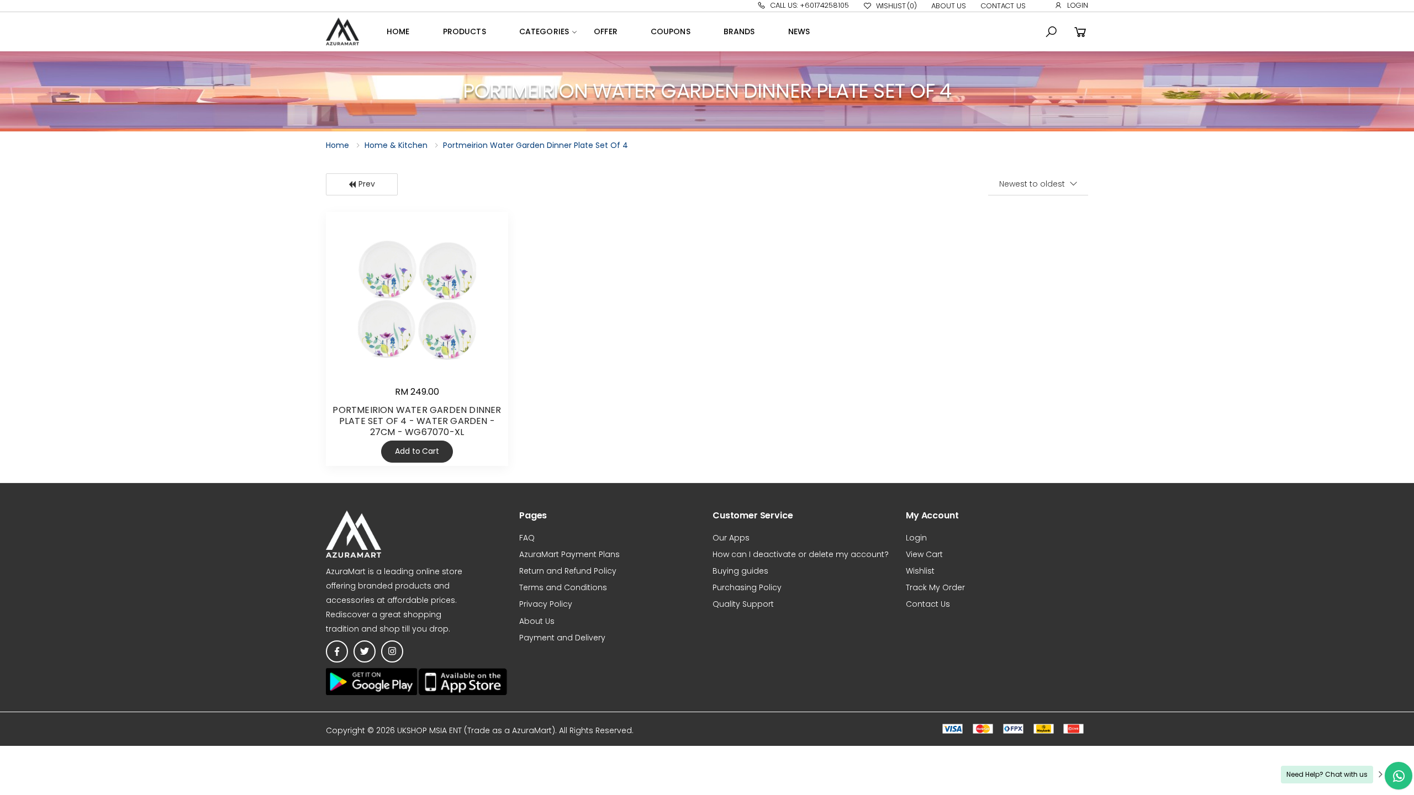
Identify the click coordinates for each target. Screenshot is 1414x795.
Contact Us (1003, 6)
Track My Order (935, 587)
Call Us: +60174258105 (809, 5)
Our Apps (731, 537)
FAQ (527, 537)
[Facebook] (337, 651)
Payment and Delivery (562, 637)
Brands (739, 31)
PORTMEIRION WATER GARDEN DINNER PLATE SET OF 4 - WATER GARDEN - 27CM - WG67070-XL (417, 421)
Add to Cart (417, 451)
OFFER (606, 31)
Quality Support (743, 604)
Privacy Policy (545, 604)
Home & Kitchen (396, 145)
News (799, 31)
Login (1077, 5)
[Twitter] (365, 651)
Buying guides (740, 570)
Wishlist (896, 6)
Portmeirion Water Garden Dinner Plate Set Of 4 (535, 145)
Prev (366, 183)
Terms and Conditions (563, 587)
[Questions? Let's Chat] (1398, 775)
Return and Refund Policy (567, 570)
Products (464, 31)
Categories (544, 31)
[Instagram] (392, 651)
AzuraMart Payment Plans (569, 554)
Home (398, 31)
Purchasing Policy (747, 587)
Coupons (670, 31)
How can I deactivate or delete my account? (801, 554)
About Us (948, 6)
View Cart (924, 554)
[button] (1051, 32)
